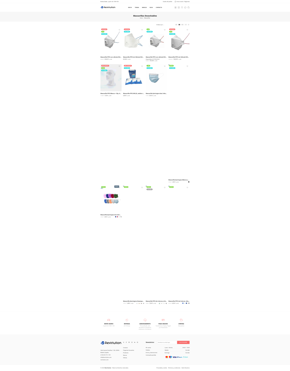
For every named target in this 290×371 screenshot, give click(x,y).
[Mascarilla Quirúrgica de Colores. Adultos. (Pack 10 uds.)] (111, 199)
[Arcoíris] (160, 303)
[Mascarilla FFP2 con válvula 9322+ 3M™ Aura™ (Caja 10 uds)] (111, 41)
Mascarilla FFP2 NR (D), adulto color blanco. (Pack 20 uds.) (133, 93)
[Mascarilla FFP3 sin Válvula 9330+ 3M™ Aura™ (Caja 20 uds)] (179, 41)
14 (188, 303)
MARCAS (144, 7)
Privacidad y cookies (161, 368)
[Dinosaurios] (162, 303)
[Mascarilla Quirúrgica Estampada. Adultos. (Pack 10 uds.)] (133, 242)
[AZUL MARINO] (115, 216)
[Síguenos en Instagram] (132, 342)
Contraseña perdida (151, 355)
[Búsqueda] (188, 7)
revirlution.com (104, 359)
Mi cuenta (148, 347)
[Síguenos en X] (123, 342)
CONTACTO (159, 7)
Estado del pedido (167, 1)
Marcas (125, 355)
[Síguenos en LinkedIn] (134, 342)
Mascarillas (147, 18)
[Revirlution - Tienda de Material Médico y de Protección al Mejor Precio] (108, 7)
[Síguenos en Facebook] (126, 342)
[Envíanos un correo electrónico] (129, 342)
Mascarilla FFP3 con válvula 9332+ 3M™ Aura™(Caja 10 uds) (156, 57)
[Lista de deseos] (119, 30)
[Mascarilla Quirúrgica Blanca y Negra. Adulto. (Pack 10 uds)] (179, 121)
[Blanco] (164, 303)
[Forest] (139, 303)
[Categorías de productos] (175, 7)
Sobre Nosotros (185, 368)
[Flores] (137, 303)
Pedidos (148, 350)
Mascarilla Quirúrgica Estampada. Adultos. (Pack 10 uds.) (133, 301)
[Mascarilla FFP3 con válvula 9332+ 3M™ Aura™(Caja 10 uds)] (156, 41)
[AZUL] (183, 303)
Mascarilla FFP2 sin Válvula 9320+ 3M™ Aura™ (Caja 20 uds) (133, 57)
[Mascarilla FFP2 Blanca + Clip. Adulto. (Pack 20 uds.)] (111, 77)
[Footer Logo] (111, 343)
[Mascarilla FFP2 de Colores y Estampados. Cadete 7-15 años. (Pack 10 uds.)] (156, 242)
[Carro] (179, 7)
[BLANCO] (187, 182)
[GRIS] (119, 216)
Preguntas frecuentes (128, 350)
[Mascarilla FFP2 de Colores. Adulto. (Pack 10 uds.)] (179, 242)
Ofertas (125, 357)
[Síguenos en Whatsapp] (137, 342)
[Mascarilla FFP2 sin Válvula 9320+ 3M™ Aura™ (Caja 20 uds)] (133, 41)
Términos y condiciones (174, 368)
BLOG (151, 7)
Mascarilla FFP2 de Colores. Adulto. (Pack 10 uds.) (179, 301)
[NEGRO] (188, 182)
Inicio (141, 18)
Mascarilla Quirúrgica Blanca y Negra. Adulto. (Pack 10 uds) (179, 180)
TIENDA (137, 7)
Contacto (125, 347)
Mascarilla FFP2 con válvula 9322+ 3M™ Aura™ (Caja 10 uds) (111, 57)
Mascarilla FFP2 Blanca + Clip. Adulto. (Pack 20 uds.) (111, 93)
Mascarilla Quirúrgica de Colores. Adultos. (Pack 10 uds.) (111, 215)
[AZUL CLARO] (184, 303)
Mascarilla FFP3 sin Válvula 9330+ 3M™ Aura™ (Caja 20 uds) (179, 57)
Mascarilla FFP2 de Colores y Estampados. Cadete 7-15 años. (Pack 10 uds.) (156, 301)
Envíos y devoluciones (151, 352)
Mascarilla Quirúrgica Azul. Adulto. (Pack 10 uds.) (156, 93)
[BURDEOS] (117, 216)
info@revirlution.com (105, 357)
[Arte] (141, 303)
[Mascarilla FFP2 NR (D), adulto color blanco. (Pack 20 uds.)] (133, 77)
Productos (125, 352)
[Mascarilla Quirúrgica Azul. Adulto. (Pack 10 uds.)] (156, 77)
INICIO (130, 7)
